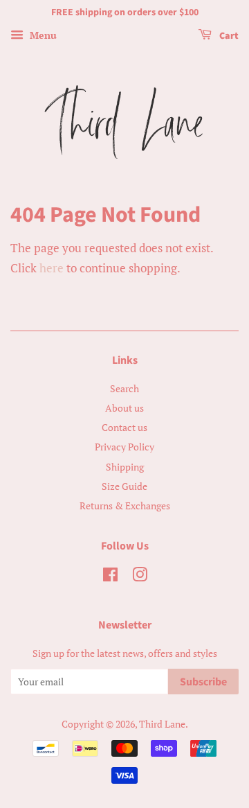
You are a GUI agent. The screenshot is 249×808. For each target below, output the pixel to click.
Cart (228, 36)
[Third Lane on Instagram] (139, 576)
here (51, 268)
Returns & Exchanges (125, 505)
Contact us (124, 427)
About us (124, 407)
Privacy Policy (124, 446)
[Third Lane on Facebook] (110, 576)
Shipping (125, 466)
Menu (42, 35)
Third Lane (162, 723)
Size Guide (124, 486)
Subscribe (203, 682)
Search (124, 388)
